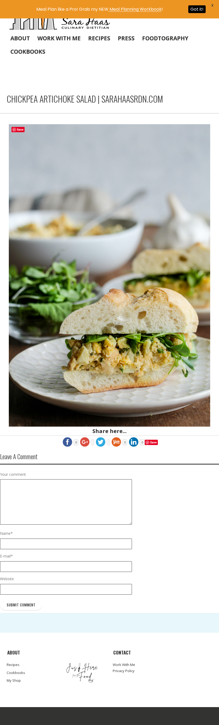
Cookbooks (27, 51)
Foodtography (165, 38)
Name (6, 533)
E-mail (6, 556)
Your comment (13, 474)
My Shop (14, 680)
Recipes (99, 38)
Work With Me (59, 38)
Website (7, 578)
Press (126, 38)
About (20, 38)
